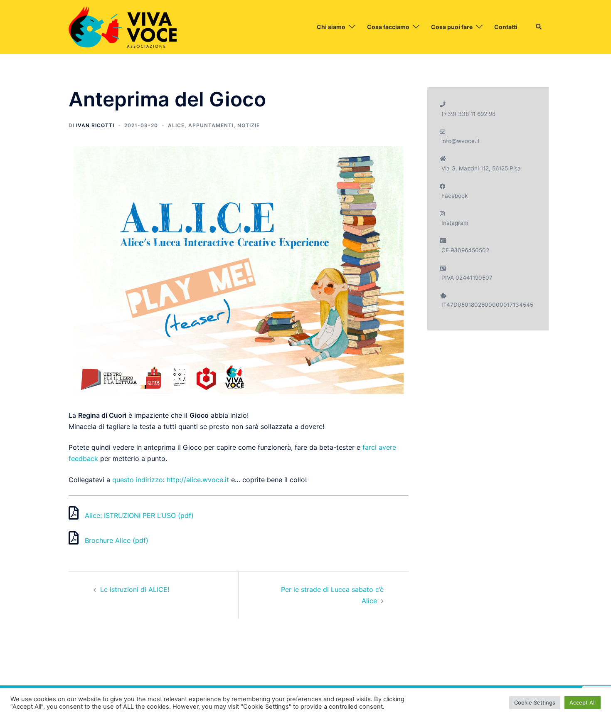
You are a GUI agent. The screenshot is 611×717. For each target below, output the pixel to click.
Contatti (505, 26)
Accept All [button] (582, 702)
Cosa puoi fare (452, 26)
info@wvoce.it (460, 141)
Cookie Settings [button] (534, 702)
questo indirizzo (137, 480)
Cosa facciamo (388, 26)
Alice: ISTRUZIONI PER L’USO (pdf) (139, 515)
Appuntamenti (211, 125)
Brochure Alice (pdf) (116, 540)
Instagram (454, 222)
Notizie (248, 125)
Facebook (454, 195)
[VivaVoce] (123, 26)
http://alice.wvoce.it (198, 480)
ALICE (176, 125)
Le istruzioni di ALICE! (134, 589)
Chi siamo (331, 26)
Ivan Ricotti (95, 125)
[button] (539, 27)
